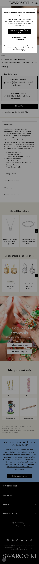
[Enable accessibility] (4, 560)
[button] (34, 10)
